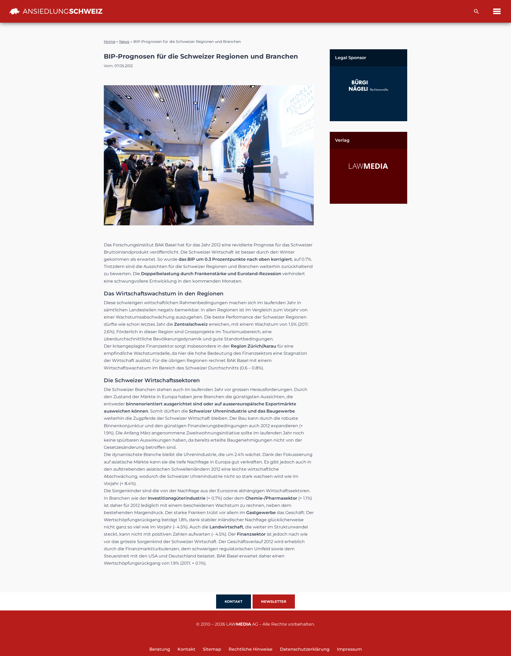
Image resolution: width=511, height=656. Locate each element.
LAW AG (242, 624)
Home (109, 41)
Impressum (349, 649)
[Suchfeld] (476, 11)
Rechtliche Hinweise (251, 649)
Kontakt (233, 601)
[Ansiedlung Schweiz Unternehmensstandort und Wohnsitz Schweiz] (55, 11)
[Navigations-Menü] (497, 11)
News (124, 41)
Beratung (159, 649)
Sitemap (212, 649)
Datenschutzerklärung (304, 649)
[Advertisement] (368, 294)
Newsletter (273, 601)
